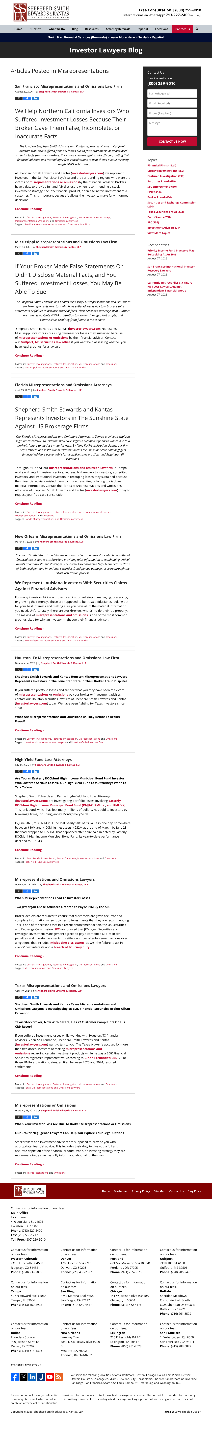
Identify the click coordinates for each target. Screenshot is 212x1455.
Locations (161, 29)
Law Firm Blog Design (182, 1411)
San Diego (68, 1291)
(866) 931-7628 (131, 1346)
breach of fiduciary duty (71, 947)
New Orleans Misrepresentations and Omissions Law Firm (68, 536)
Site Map (159, 1191)
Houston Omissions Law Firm (87, 742)
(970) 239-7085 (32, 1272)
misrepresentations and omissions (62, 615)
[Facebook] (15, 1377)
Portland (116, 1259)
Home (18, 29)
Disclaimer (121, 1191)
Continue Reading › (29, 209)
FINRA (154, 192)
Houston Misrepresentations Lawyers (45, 742)
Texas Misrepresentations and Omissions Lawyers (60, 985)
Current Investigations (39, 217)
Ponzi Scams (159, 217)
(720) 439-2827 (82, 1272)
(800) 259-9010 (188, 9)
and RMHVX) (116, 805)
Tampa (16, 1291)
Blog (75, 29)
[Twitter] (23, 1377)
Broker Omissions (66, 858)
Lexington (117, 1333)
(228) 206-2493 (181, 1272)
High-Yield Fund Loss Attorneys (43, 759)
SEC (57, 929)
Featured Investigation (65, 217)
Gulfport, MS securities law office (45, 342)
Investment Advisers (164, 227)
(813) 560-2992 (32, 1305)
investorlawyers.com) (32, 801)
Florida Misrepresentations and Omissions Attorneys (63, 384)
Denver (66, 1259)
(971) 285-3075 (131, 1272)
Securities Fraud (161, 181)
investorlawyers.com (87, 173)
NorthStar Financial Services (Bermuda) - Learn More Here (91, 37)
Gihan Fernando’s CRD (100, 1058)
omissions (60, 694)
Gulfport (166, 1259)
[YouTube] (50, 1377)
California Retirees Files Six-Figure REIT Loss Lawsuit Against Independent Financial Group (169, 286)
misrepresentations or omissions (54, 182)
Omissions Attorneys (66, 220)
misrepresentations (33, 694)
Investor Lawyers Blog (41, 12)
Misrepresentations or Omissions (45, 1105)
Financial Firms (161, 165)
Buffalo (165, 1291)
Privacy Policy (141, 1191)
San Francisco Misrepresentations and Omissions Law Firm (68, 86)
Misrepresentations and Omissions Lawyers (55, 879)
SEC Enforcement (162, 186)
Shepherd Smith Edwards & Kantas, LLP (58, 1411)
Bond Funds (33, 858)
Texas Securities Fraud (165, 212)
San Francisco (170, 1333)
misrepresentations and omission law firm (81, 468)
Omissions (44, 220)
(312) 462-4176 (131, 1305)
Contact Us (182, 29)
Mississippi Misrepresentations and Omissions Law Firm (66, 241)
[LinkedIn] (32, 1377)
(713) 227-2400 (32, 1230)
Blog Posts (194, 1191)
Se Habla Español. (151, 37)
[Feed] (59, 1377)
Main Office (19, 1213)
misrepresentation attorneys (94, 217)
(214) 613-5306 (32, 1351)
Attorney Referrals (118, 29)
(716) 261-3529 (181, 1314)
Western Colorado (24, 1259)
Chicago (116, 1291)
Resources (92, 29)
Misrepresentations (26, 220)
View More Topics (158, 233)
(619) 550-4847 (82, 1305)
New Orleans (70, 1333)
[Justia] (41, 1377)
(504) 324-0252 (82, 1355)
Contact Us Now (172, 141)
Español (142, 29)
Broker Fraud (48, 858)
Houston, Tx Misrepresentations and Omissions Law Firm (67, 657)
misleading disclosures (67, 943)
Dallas (15, 1333)
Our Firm (35, 29)
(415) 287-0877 (181, 1346)
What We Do (57, 29)
